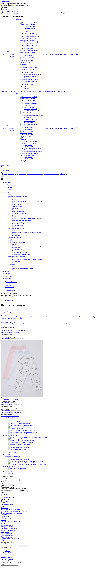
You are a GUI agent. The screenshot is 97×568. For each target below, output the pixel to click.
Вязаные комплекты (29, 324)
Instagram (10, 301)
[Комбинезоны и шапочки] (31, 67)
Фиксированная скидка (8, 497)
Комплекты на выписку (26, 232)
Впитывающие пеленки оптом (11, 509)
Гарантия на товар (7, 537)
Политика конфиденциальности (11, 521)
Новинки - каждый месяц (9, 528)
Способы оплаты (6, 533)
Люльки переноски (52, 317)
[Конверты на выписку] (31, 38)
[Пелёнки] (31, 64)
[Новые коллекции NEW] (31, 23)
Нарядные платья (17, 324)
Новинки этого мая (7, 504)
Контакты (4, 523)
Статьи (3, 540)
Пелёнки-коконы (6, 324)
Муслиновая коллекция (75, 324)
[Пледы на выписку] (31, 61)
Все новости (5, 494)
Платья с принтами (48, 324)
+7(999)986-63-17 (6, 1)
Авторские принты (7, 525)
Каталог (18, 196)
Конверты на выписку (26, 218)
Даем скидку (5, 501)
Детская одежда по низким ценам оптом (14, 511)
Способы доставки (7, 535)
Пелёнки (73, 317)
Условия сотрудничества (9, 518)
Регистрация (5, 165)
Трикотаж (39, 324)
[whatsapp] (8, 552)
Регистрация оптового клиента (11, 11)
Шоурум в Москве (7, 527)
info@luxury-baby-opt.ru (10, 297)
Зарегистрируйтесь (5, 338)
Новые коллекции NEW (27, 201)
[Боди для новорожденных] (31, 79)
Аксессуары (23, 268)
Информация (5, 532)
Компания (4, 515)
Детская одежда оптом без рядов (11, 513)
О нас (10, 187)
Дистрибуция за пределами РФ (11, 530)
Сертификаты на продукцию (10, 539)
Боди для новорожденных (27, 259)
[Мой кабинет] (2, 168)
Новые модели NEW (61, 324)
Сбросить (11, 485)
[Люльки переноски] (31, 57)
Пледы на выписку (64, 317)
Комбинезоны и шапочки (27, 246)
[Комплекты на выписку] (31, 50)
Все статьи (4, 508)
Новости (3, 520)
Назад (10, 186)
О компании (5, 516)
